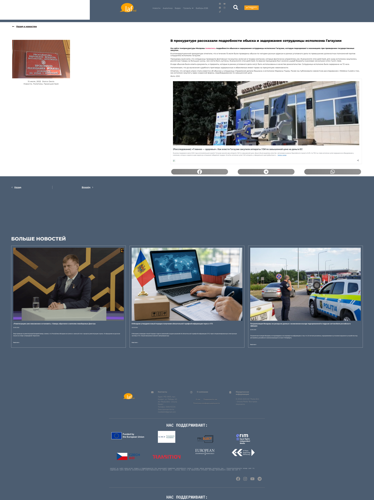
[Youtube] (224, 4)
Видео (178, 8)
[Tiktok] (220, 12)
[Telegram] (220, 8)
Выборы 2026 (202, 8)
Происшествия (51, 84)
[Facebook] (220, 4)
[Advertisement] (52, 211)
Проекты (187, 8)
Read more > (16, 342)
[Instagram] (224, 8)
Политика (38, 84)
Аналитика (167, 8)
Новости (156, 8)
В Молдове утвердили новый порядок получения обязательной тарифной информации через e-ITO (172, 324)
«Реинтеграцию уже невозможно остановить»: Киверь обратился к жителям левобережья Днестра (54, 324)
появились (210, 48)
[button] (199, 172)
